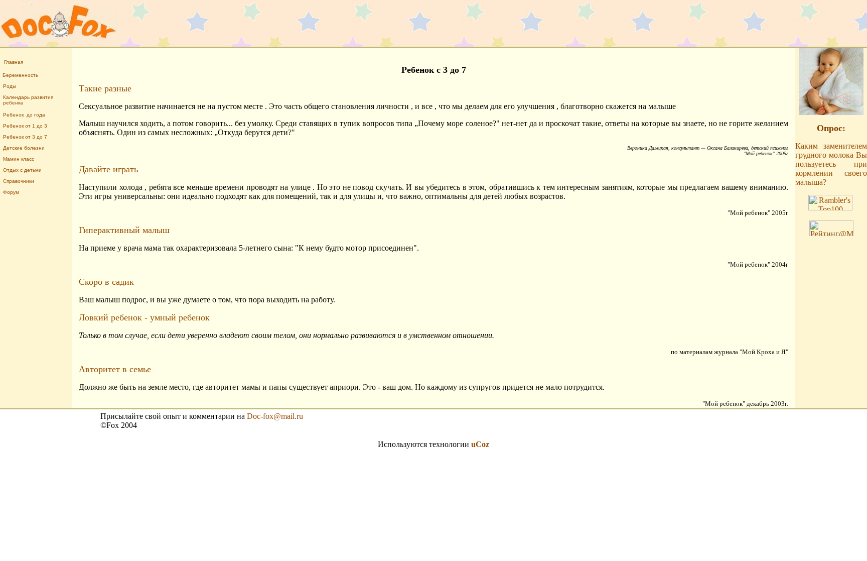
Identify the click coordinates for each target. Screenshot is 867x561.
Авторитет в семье (115, 369)
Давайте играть (108, 169)
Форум (11, 192)
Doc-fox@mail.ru (275, 416)
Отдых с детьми (22, 170)
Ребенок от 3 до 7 (25, 137)
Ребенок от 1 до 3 (25, 126)
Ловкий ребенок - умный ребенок (144, 317)
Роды (9, 86)
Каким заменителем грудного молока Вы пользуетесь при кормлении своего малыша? (831, 164)
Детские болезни (24, 148)
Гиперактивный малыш (124, 230)
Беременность (20, 75)
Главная (13, 62)
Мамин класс (18, 159)
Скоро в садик (106, 282)
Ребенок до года (24, 115)
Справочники (18, 181)
